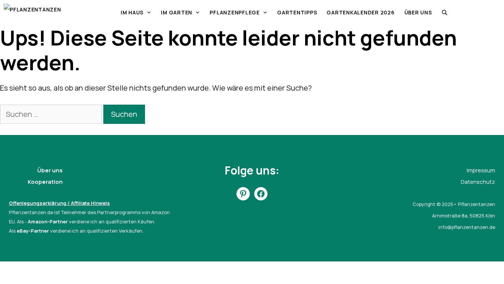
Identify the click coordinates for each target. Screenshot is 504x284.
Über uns (418, 12)
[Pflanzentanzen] (32, 12)
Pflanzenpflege (235, 12)
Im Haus (132, 12)
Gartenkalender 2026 (360, 12)
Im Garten (176, 12)
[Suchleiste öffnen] (445, 12)
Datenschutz (478, 182)
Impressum (481, 170)
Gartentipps (297, 12)
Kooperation (45, 182)
